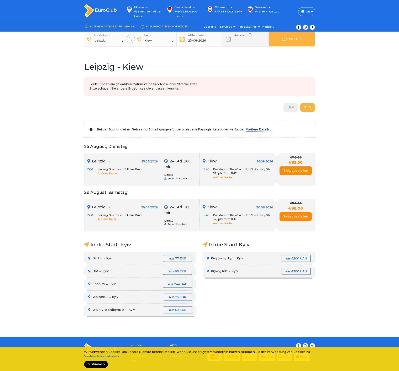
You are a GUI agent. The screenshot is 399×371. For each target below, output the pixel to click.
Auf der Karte (107, 173)
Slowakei (260, 7)
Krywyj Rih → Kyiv (258, 271)
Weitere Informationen (101, 356)
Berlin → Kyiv (139, 258)
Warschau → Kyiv (139, 297)
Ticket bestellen (295, 170)
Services (226, 26)
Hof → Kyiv (139, 271)
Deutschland (183, 7)
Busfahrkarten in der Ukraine (112, 26)
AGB (173, 345)
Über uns (210, 26)
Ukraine (139, 7)
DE (308, 11)
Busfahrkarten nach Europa (167, 26)
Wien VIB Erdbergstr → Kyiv (139, 310)
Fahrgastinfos (247, 26)
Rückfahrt (241, 34)
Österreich (222, 7)
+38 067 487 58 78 (147, 11)
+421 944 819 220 (267, 11)
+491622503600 (186, 11)
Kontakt (268, 26)
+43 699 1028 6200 (228, 11)
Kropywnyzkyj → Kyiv (258, 258)
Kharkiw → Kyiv (139, 284)
